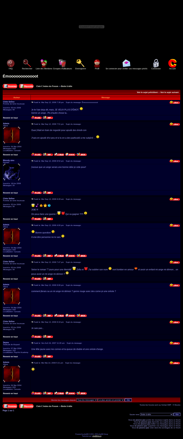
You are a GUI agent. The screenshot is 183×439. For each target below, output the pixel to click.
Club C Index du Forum (47, 86)
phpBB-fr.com (96, 436)
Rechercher (27, 69)
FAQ (11, 69)
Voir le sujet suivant (169, 92)
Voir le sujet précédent (147, 92)
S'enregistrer (80, 69)
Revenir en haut (10, 118)
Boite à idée (66, 86)
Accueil (172, 69)
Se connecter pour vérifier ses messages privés (126, 69)
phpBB (86, 434)
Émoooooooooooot (20, 76)
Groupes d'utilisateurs (62, 69)
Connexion (156, 69)
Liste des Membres (44, 69)
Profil (97, 69)
